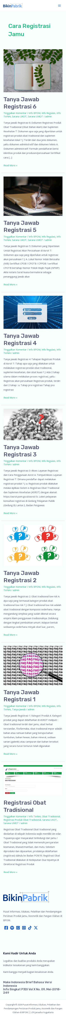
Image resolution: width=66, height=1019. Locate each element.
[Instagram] (24, 928)
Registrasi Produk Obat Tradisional (22, 819)
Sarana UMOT (35, 116)
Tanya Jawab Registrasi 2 (21, 577)
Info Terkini (35, 816)
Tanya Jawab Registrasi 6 (21, 103)
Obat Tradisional (51, 816)
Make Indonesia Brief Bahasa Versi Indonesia (27, 984)
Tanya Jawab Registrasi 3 (21, 451)
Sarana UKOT (19, 116)
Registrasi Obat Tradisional (25, 806)
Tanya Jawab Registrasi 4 (21, 339)
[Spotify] (12, 928)
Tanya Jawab (19, 709)
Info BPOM (34, 113)
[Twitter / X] (36, 928)
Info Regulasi (48, 113)
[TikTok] (30, 928)
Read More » (10, 166)
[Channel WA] (18, 928)
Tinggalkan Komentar (15, 113)
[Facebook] (6, 928)
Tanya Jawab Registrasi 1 (21, 696)
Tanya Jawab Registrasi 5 (21, 226)
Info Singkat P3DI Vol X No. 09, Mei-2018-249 (32, 991)
